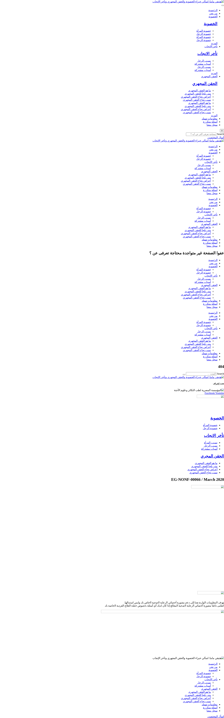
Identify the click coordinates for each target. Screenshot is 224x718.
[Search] (184, 374)
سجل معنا (212, 124)
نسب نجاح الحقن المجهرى (197, 99)
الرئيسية (212, 10)
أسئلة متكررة (210, 121)
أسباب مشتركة (202, 63)
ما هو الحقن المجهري (199, 90)
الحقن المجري (212, 456)
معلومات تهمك (209, 118)
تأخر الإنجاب (210, 46)
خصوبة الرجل (203, 34)
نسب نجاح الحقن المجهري (197, 183)
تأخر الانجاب (207, 53)
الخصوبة (213, 16)
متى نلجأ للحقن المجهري (198, 93)
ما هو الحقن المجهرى (199, 174)
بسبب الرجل (204, 60)
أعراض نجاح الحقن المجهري (196, 96)
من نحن (213, 13)
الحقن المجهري (209, 76)
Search (220, 134)
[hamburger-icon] (222, 5)
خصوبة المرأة (203, 30)
